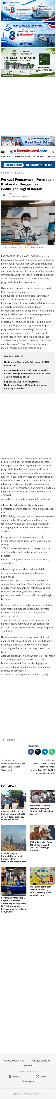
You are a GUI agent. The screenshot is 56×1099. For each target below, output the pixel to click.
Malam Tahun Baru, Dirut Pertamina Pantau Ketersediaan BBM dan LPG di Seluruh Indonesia (42, 767)
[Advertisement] (28, 108)
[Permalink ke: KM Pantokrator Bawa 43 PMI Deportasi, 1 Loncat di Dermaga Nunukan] (42, 832)
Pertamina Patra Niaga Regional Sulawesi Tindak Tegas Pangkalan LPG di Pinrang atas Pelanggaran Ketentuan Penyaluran (13, 904)
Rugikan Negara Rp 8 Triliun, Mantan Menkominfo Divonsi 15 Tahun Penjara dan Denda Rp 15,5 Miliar (25, 385)
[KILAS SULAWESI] (28, 151)
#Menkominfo (9, 739)
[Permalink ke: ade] (4, 195)
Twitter (43, 1076)
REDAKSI (28, 1065)
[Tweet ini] (38, 752)
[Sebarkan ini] (31, 752)
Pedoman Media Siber (14, 1060)
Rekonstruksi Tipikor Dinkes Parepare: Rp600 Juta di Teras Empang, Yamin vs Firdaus (13, 815)
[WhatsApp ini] (52, 752)
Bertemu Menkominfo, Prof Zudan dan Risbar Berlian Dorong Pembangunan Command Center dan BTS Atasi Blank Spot (27, 373)
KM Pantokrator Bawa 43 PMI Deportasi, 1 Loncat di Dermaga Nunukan (41, 846)
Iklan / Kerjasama (41, 1060)
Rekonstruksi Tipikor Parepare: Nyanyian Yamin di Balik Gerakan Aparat (41, 809)
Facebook (16, 1076)
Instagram (29, 1081)
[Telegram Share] (45, 752)
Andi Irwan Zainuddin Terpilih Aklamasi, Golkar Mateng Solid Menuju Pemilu (40, 891)
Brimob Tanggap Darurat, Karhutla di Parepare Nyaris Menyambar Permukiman (13, 857)
